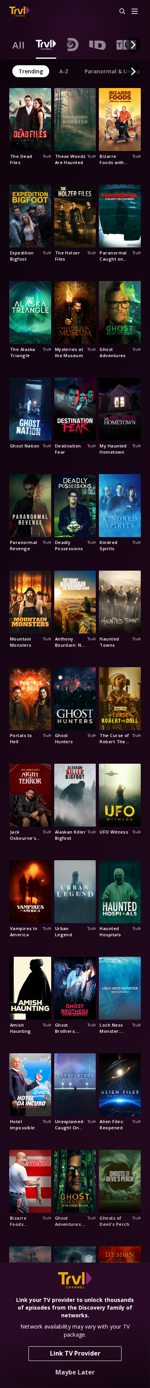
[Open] (134, 11)
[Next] (133, 45)
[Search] (119, 11)
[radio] (18, 45)
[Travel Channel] (19, 12)
